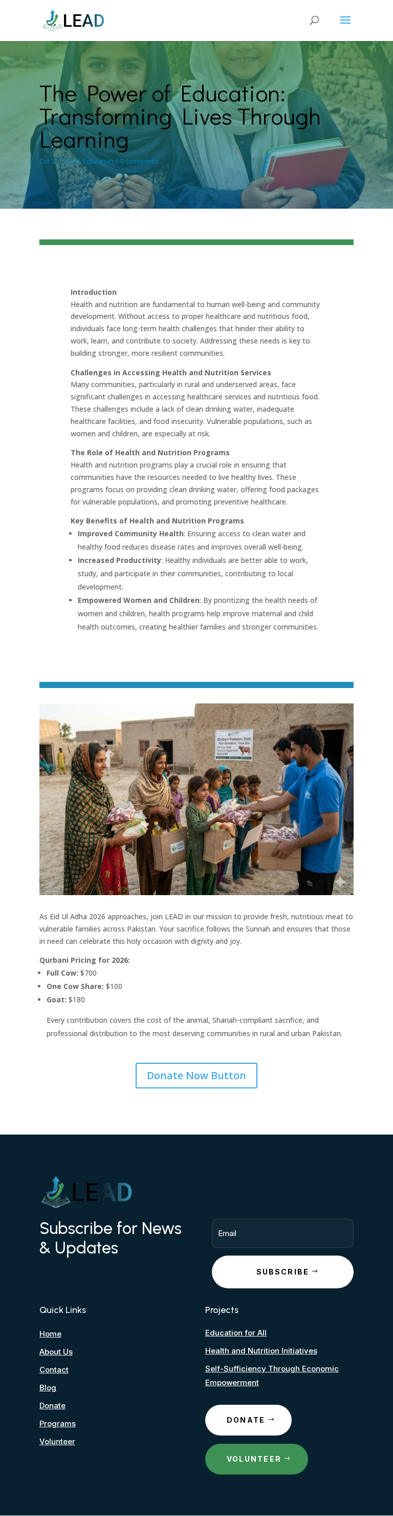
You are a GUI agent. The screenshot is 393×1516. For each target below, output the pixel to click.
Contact (54, 1369)
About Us (56, 1352)
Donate (52, 1405)
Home (50, 1334)
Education (98, 161)
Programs (57, 1423)
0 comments (139, 161)
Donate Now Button (196, 1075)
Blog (47, 1387)
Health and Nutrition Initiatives (261, 1351)
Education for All (236, 1333)
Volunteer (57, 1441)
